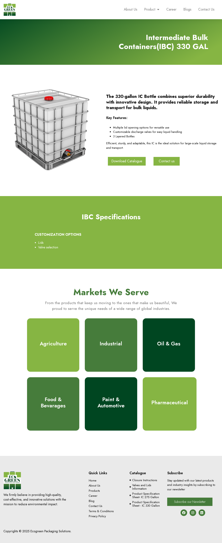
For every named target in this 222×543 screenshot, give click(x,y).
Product (149, 9)
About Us (130, 9)
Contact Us (206, 9)
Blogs (187, 9)
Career (171, 9)
